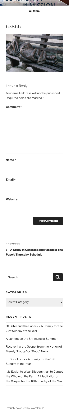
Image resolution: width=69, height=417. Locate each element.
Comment (14, 107)
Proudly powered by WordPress (25, 408)
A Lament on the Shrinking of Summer (32, 338)
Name (11, 160)
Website (11, 199)
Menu (36, 10)
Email (11, 179)
